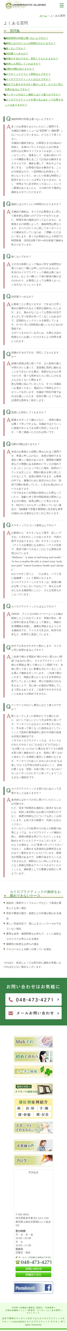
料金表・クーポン (37, 1310)
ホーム (43, 15)
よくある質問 (53, 1310)
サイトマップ (33, 1313)
